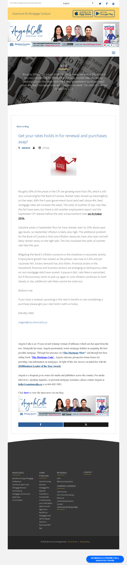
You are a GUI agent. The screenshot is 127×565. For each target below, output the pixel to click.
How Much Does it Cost (20, 484)
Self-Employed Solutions (44, 520)
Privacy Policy (85, 541)
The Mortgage (39, 357)
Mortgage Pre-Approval (44, 489)
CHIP (59, 478)
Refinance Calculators (65, 481)
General (26, 147)
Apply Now (16, 497)
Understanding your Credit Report (45, 501)
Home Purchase (44, 474)
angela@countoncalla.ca (32, 322)
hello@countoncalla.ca (30, 384)
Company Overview (66, 486)
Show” (82, 352)
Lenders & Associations (65, 501)
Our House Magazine (67, 507)
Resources (60, 498)
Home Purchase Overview (45, 483)
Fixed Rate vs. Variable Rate (44, 495)
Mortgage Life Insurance (21, 494)
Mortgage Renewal (19, 487)
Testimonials (62, 492)
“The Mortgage (70, 352)
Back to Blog (23, 126)
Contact (60, 504)
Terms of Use (72, 541)
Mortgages (18, 472)
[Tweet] (86, 424)
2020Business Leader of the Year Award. (39, 366)
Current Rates (17, 500)
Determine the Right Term (44, 508)
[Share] (40, 424)
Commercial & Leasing (65, 495)
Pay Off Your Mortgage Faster (45, 514)
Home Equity (17, 491)
